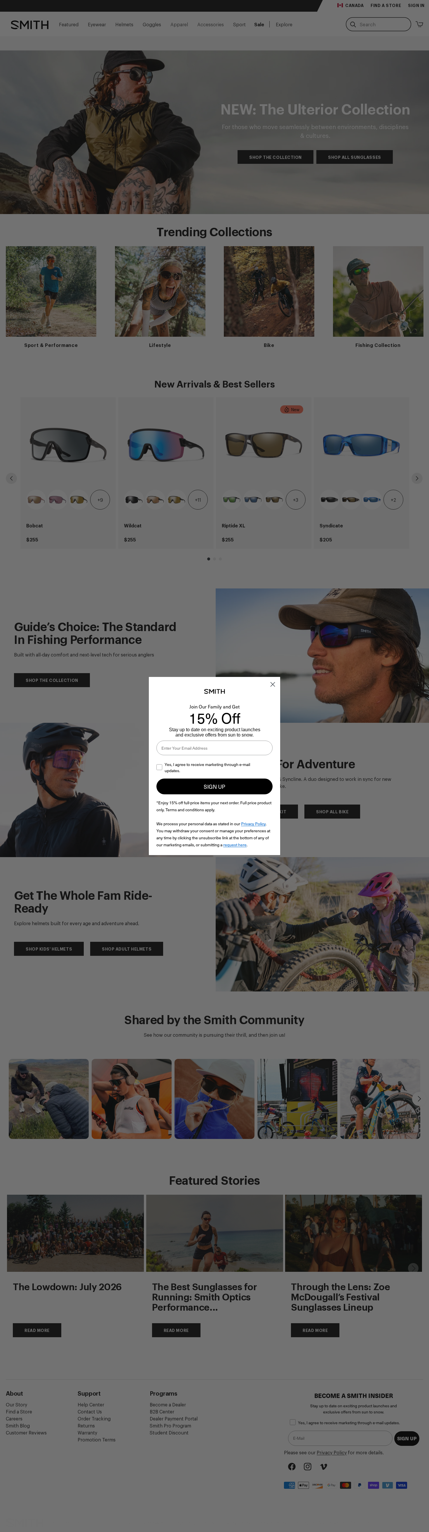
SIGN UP (214, 786)
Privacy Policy (253, 824)
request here (235, 845)
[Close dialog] (273, 684)
